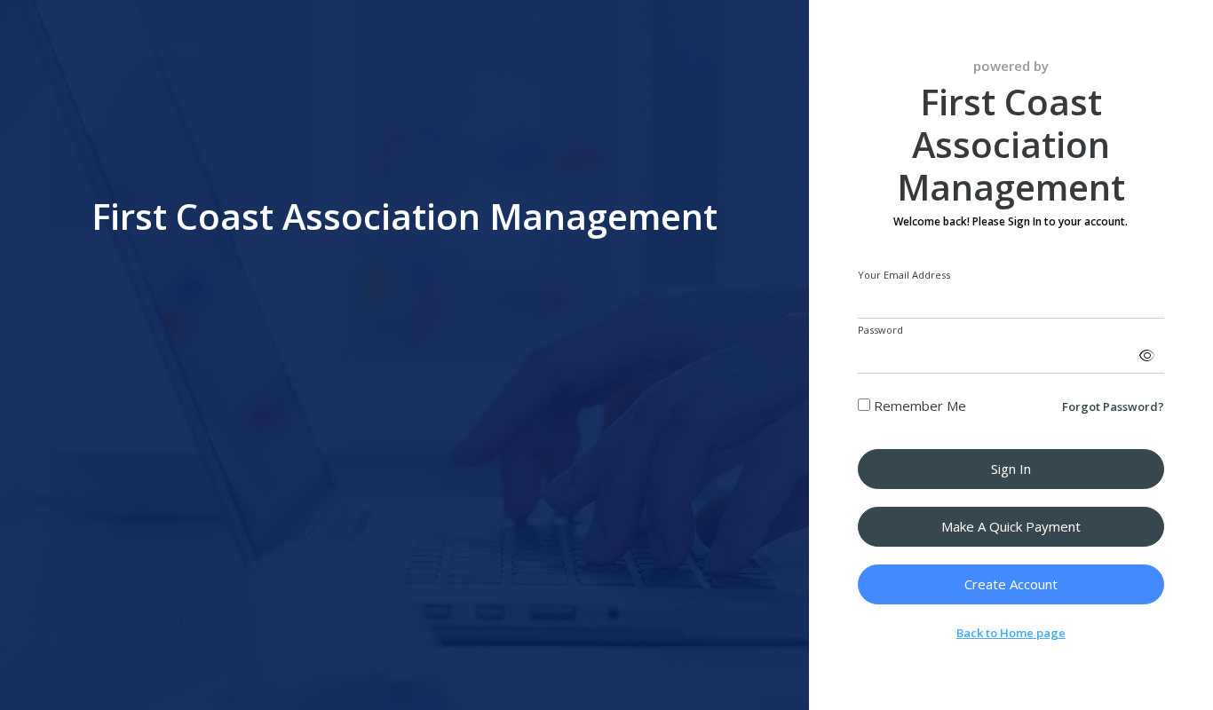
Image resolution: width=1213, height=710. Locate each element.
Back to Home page (1011, 633)
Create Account (1011, 584)
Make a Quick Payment (1011, 526)
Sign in (1011, 468)
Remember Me (918, 405)
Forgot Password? (1113, 406)
